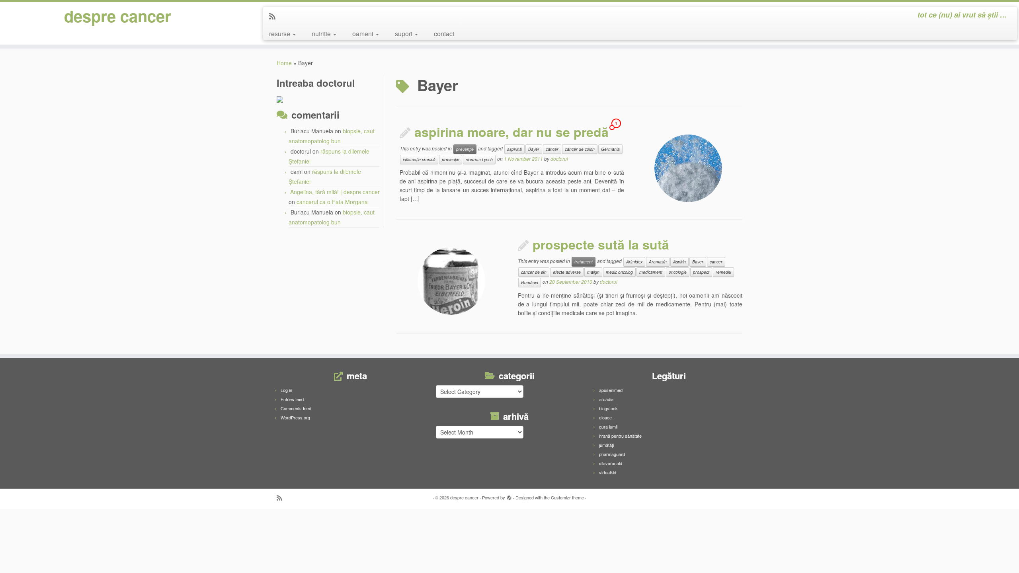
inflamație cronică (419, 159)
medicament (650, 272)
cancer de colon (580, 149)
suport (404, 33)
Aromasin (658, 262)
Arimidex (634, 262)
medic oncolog (619, 272)
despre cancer (117, 15)
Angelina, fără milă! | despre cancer (335, 192)
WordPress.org (295, 417)
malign (593, 272)
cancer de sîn (534, 272)
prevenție (465, 149)
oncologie (678, 272)
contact (444, 33)
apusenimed (611, 390)
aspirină (514, 149)
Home (284, 63)
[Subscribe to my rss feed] (275, 16)
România (529, 282)
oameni (363, 33)
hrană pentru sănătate (620, 436)
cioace (605, 417)
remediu (723, 272)
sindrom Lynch (479, 159)
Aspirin (679, 262)
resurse (280, 33)
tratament (583, 262)
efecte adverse (567, 272)
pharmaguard (612, 454)
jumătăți (606, 445)
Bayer (533, 149)
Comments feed (296, 408)
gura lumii (608, 426)
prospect (701, 272)
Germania (610, 149)
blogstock (608, 408)
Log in (286, 390)
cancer (552, 149)
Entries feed (292, 399)
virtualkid (607, 472)
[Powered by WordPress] (509, 496)
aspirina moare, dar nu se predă (511, 132)
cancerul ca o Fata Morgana (332, 202)
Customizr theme (567, 497)
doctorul (559, 158)
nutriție (322, 33)
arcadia (606, 399)
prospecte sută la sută (601, 244)
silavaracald (610, 463)
